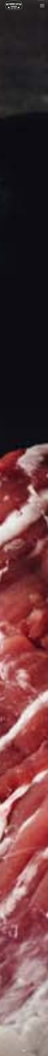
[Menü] (40, 5)
